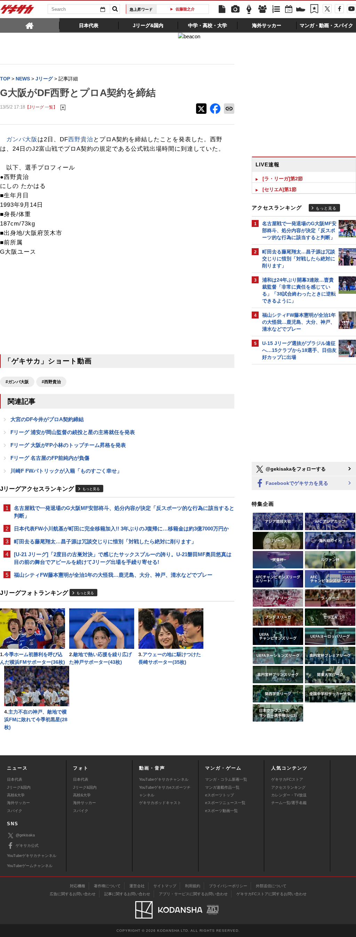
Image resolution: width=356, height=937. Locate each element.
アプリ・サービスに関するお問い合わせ (193, 894)
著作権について (107, 886)
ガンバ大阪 (22, 139)
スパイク (14, 811)
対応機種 (77, 886)
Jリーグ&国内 (19, 787)
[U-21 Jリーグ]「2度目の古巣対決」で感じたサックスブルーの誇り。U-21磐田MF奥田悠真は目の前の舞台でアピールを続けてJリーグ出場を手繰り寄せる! (123, 558)
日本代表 (14, 779)
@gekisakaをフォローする (295, 469)
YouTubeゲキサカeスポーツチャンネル (165, 791)
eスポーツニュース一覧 (225, 803)
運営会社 (137, 886)
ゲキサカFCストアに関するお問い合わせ (271, 894)
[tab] (29, 25)
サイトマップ (164, 886)
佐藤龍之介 (185, 9)
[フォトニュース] (235, 9)
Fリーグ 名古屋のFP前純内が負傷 (49, 458)
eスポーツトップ (219, 795)
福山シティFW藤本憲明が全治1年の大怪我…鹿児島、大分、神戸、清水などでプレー (113, 575)
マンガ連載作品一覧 (222, 787)
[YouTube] (351, 8)
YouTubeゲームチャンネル (29, 866)
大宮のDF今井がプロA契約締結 (47, 419)
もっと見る (91, 489)
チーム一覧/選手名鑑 (289, 803)
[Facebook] (339, 8)
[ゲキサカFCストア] (301, 10)
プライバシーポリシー (228, 886)
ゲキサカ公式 (27, 845)
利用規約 (192, 886)
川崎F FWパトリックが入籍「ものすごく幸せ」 (66, 471)
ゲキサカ (17, 11)
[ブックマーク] (314, 9)
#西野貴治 (51, 381)
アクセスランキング (288, 787)
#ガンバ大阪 (17, 381)
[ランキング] (276, 9)
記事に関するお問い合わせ (127, 894)
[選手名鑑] (262, 9)
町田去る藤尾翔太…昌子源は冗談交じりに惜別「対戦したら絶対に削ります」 (105, 541)
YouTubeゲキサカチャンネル (163, 779)
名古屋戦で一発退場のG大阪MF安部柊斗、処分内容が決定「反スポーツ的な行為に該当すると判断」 (124, 512)
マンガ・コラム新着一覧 (226, 779)
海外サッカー (18, 803)
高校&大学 (16, 795)
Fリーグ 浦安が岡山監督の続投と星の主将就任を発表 (72, 432)
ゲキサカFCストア (287, 779)
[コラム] (249, 9)
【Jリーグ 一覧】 (41, 107)
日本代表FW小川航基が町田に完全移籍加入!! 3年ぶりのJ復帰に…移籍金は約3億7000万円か (121, 529)
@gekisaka (25, 835)
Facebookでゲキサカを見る (296, 483)
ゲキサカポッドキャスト (160, 803)
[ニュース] (222, 9)
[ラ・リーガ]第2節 (282, 178)
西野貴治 (80, 139)
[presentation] (29, 25)
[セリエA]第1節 (279, 189)
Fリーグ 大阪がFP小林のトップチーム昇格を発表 (68, 445)
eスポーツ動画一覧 (221, 811)
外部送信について (271, 886)
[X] (327, 8)
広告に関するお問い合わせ (73, 894)
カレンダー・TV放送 (289, 795)
